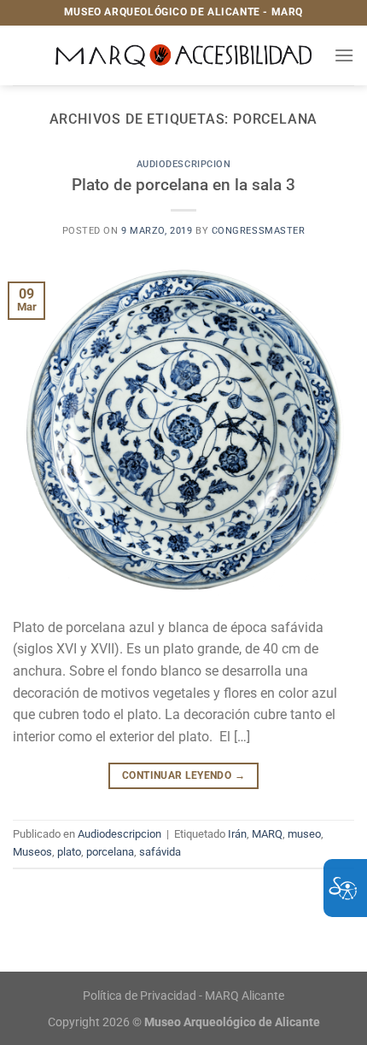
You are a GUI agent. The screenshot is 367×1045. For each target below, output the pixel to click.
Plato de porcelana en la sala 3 (183, 184)
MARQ (267, 833)
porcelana (110, 851)
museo (304, 833)
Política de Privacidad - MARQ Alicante (183, 996)
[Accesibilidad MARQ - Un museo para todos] (183, 55)
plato (69, 851)
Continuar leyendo (183, 775)
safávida (160, 851)
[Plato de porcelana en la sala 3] (183, 426)
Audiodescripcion (184, 164)
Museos (32, 851)
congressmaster (259, 230)
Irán (237, 833)
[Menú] (344, 55)
